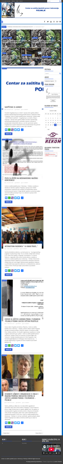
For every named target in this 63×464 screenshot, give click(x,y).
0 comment (21, 45)
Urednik (13, 45)
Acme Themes (58, 461)
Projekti (10, 37)
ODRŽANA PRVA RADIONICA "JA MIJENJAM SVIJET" (20, 26)
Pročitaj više (8, 134)
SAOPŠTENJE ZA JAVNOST (13, 107)
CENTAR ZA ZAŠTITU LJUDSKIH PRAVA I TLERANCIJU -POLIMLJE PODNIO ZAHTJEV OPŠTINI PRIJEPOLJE (22, 320)
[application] (51, 449)
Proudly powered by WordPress (34, 461)
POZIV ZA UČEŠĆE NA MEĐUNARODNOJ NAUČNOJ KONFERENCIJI (21, 179)
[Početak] (44, 453)
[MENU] (2, 22)
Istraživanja (9, 139)
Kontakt (21, 1)
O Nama (17, 1)
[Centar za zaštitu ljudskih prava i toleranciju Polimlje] (31, 17)
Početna (13, 1)
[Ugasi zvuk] (56, 453)
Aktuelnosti (5, 37)
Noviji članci (38, 433)
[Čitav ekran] (59, 453)
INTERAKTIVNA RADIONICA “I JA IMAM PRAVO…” (21, 246)
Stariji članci (6, 433)
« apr (48, 129)
